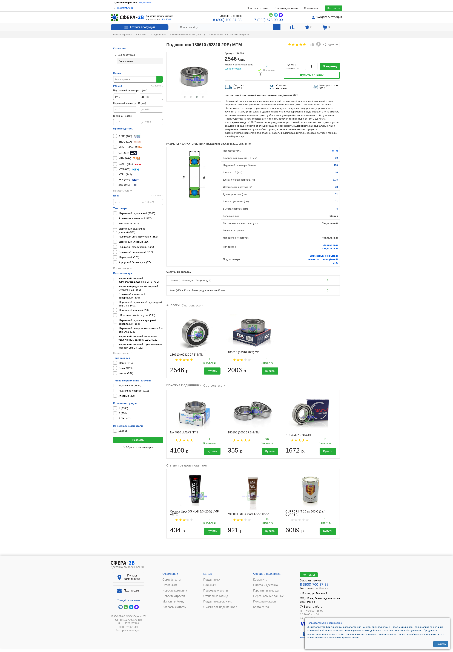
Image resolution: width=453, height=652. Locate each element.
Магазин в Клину (173, 601)
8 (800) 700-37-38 (227, 20)
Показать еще (121, 190)
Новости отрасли (173, 596)
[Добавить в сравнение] (312, 45)
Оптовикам (169, 585)
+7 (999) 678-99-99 (267, 20)
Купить (212, 371)
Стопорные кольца (215, 596)
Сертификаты (171, 579)
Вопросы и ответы (174, 607)
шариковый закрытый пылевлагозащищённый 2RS (323, 259)
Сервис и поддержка (266, 574)
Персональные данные (268, 596)
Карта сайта (261, 607)
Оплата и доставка (286, 8)
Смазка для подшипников (220, 607)
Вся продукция (126, 54)
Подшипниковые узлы (218, 601)
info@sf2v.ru (125, 8)
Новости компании (174, 590)
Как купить (260, 579)
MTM (335, 150)
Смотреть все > (192, 305)
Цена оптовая (233, 68)
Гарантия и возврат (266, 590)
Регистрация (333, 17)
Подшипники (211, 579)
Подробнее (144, 2)
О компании (311, 8)
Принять (441, 644)
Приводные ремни (215, 590)
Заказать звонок (231, 15)
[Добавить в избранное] (318, 44)
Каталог (208, 574)
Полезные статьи (257, 8)
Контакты (333, 8)
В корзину (330, 66)
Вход (319, 17)
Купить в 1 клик (311, 75)
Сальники (209, 585)
